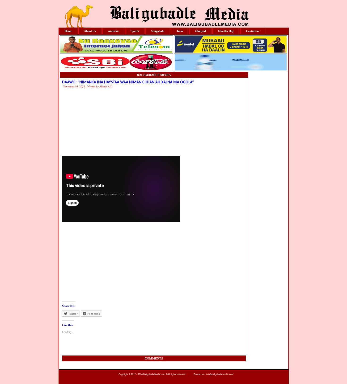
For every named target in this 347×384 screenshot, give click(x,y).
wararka (113, 31)
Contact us (252, 31)
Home (68, 31)
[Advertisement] (205, 122)
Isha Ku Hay (226, 31)
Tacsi (180, 31)
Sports (135, 31)
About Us (90, 31)
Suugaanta (157, 31)
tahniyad (200, 31)
